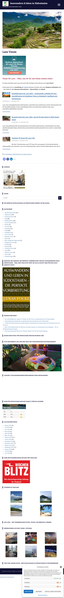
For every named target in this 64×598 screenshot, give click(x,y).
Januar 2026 (8, 439)
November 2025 (9, 443)
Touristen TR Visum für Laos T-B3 (23, 138)
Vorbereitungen (9, 256)
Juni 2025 (7, 453)
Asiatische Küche (9, 216)
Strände (7, 246)
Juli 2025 (7, 451)
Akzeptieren (28, 591)
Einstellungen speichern (53, 591)
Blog (6, 218)
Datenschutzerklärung (42, 595)
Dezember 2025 (9, 441)
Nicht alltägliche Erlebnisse (12, 240)
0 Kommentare (6, 111)
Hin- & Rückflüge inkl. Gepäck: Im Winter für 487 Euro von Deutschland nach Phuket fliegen (29, 319)
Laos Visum (8, 234)
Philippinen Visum (10, 242)
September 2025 (9, 447)
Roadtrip (7, 244)
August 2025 (8, 449)
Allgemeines (8, 214)
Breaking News (9, 220)
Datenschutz (10, 577)
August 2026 (8, 425)
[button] (61, 567)
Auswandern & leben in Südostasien (28, 3)
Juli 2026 (7, 427)
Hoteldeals (7, 232)
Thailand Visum (9, 248)
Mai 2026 (7, 431)
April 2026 (7, 433)
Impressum (3, 577)
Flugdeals (7, 228)
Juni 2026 (7, 429)
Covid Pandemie (9, 222)
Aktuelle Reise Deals (10, 212)
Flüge (6, 230)
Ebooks (7, 224)
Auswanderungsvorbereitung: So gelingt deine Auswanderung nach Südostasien (27, 321)
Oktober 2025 (8, 445)
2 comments (5, 132)
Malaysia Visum (9, 236)
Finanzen (7, 226)
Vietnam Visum (9, 252)
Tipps (6, 250)
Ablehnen (39, 591)
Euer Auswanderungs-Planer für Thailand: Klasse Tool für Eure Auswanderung (26, 331)
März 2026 (8, 435)
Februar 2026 (8, 437)
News (6, 238)
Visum (6, 254)
